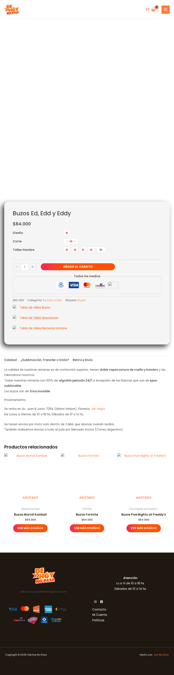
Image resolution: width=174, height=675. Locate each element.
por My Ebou (161, 654)
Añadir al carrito (78, 267)
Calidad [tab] (10, 360)
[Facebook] (101, 602)
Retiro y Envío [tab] (83, 360)
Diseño (18, 233)
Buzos (82, 300)
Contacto (99, 610)
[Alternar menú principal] (165, 9)
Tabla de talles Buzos (35, 308)
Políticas (98, 620)
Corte (17, 241)
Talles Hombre (23, 250)
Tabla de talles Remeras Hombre (43, 328)
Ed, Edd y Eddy (52, 300)
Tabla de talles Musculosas (39, 318)
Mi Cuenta (99, 615)
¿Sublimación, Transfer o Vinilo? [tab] (45, 360)
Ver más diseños (30, 528)
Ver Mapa (98, 409)
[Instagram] (95, 602)
